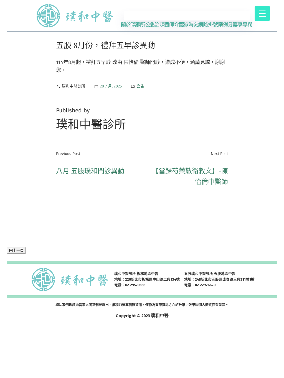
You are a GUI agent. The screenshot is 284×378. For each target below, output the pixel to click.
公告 (140, 86)
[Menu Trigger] (262, 13)
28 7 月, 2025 (111, 86)
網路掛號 (208, 24)
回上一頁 (16, 250)
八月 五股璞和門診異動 (90, 171)
